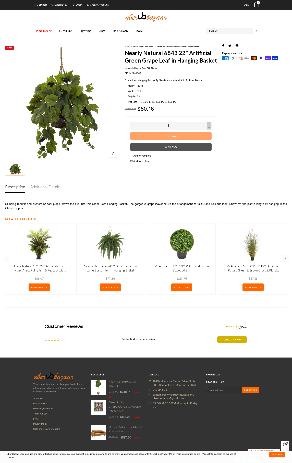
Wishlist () (61, 5)
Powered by (231, 327)
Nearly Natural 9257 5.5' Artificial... (122, 383)
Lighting (85, 31)
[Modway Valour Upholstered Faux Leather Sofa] (98, 434)
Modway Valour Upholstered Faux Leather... (125, 429)
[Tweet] (230, 46)
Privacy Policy (40, 424)
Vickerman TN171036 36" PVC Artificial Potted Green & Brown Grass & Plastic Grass (253, 268)
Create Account (99, 5)
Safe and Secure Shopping (46, 429)
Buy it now (171, 147)
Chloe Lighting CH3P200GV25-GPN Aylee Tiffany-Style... (124, 406)
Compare (42, 5)
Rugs (102, 31)
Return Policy (40, 404)
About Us (38, 399)
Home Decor (43, 31)
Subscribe (250, 390)
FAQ (35, 419)
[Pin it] (237, 46)
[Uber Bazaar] (146, 16)
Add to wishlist (141, 161)
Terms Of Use (40, 414)
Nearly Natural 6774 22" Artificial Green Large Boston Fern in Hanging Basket (110, 268)
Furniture (65, 31)
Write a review (232, 339)
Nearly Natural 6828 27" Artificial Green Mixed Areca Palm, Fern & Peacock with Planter (39, 268)
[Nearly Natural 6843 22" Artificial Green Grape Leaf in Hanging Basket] (62, 103)
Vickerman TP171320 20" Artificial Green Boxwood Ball (182, 268)
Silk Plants (152, 69)
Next (285, 258)
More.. (140, 31)
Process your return (43, 409)
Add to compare (142, 156)
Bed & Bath (120, 31)
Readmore (51, 392)
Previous (6, 258)
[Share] (223, 46)
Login (79, 5)
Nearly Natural (134, 69)
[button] (209, 128)
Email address (216, 390)
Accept (277, 455)
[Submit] (256, 31)
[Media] (113, 154)
